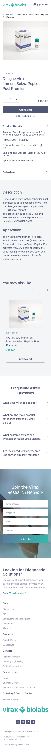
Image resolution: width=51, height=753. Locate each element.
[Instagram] (33, 722)
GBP (39, 4)
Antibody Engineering (13, 661)
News (5, 677)
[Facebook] (18, 722)
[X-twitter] (23, 722)
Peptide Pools (9, 639)
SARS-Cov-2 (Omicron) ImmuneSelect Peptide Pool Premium (22, 341)
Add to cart (25, 109)
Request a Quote (10, 699)
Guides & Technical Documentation (19, 687)
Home (5, 14)
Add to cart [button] (25, 359)
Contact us (8, 623)
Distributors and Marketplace (16, 618)
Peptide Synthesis (11, 656)
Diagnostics (8, 609)
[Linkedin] (28, 722)
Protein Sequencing (12, 666)
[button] (46, 5)
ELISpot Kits (8, 644)
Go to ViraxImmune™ (14, 593)
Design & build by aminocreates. (16, 744)
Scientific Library (11, 682)
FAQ (5, 613)
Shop (12, 14)
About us (7, 628)
